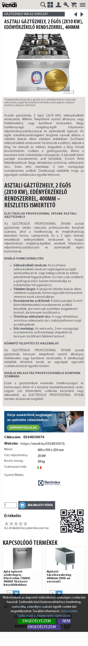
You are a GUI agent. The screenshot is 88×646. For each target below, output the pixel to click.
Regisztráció (66, 4)
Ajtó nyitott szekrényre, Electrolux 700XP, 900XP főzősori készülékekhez (17, 578)
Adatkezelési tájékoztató (53, 616)
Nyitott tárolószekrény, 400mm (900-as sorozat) (59, 576)
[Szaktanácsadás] (44, 433)
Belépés (58, 4)
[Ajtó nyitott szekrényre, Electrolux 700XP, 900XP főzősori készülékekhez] (22, 558)
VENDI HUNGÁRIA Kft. (10, 4)
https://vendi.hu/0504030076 (43, 444)
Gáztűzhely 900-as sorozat (26, 14)
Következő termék (82, 14)
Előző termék (75, 16)
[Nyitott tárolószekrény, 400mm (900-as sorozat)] (65, 558)
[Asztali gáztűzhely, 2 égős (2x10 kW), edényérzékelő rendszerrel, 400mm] (44, 64)
